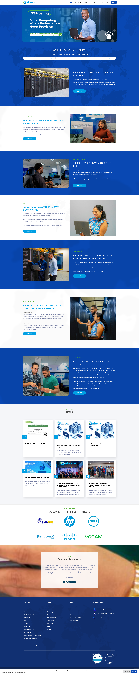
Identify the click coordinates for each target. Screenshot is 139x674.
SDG (25, 620)
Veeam (48, 626)
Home (71, 2)
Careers (26, 609)
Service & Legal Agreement (30, 638)
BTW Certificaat (27, 626)
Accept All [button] (134, 671)
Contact (101, 2)
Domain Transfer (74, 620)
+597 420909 (100, 617)
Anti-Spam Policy (28, 632)
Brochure (26, 612)
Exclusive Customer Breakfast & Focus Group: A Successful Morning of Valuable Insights (68, 445)
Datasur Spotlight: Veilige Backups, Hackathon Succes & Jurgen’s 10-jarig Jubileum (99, 485)
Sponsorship (27, 617)
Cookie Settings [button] (127, 671)
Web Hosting (50, 615)
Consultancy (50, 612)
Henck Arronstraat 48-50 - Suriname (105, 613)
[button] (107, 2)
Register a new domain (75, 617)
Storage (49, 629)
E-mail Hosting (73, 615)
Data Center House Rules (30, 615)
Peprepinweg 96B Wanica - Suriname (106, 609)
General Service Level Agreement (32, 641)
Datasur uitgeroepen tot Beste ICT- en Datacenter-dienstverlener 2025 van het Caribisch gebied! (68, 485)
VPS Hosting (50, 623)
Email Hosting (50, 620)
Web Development (51, 617)
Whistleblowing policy (29, 629)
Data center (50, 609)
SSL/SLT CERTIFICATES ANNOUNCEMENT (37, 478)
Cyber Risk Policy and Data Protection (33, 635)
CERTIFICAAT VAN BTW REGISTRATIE (36, 444)
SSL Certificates (74, 609)
